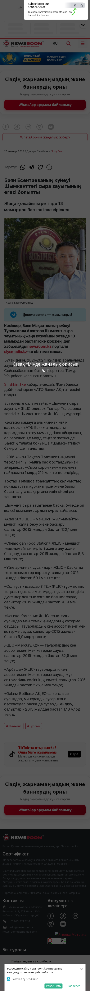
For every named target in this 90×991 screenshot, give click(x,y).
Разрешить (53, 986)
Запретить (74, 986)
